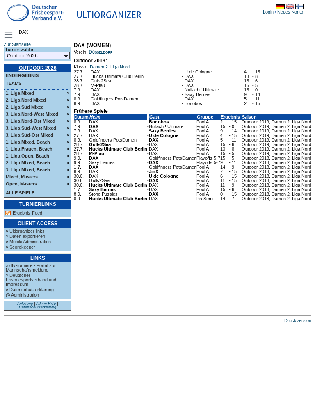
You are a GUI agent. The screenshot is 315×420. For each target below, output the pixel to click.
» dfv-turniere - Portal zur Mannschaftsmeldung (31, 267)
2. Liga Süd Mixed (25, 107)
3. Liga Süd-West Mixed (31, 128)
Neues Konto (290, 11)
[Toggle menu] (9, 35)
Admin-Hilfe (46, 303)
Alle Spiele (20, 192)
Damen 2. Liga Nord (110, 66)
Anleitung (25, 303)
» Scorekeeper (20, 246)
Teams (13, 83)
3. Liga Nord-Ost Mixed (30, 121)
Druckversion (297, 320)
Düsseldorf (100, 52)
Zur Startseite (17, 44)
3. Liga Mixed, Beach (28, 169)
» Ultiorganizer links (25, 230)
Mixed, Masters (22, 176)
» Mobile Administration (28, 241)
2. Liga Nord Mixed (26, 100)
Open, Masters (21, 183)
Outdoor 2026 (38, 68)
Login (268, 11)
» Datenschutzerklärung (30, 289)
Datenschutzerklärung (37, 307)
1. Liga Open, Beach (27, 155)
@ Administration (22, 294)
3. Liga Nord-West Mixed (32, 114)
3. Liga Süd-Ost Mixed (29, 134)
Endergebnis (22, 75)
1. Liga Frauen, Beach (29, 148)
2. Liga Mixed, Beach (28, 162)
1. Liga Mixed (20, 93)
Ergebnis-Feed (27, 213)
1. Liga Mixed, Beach (28, 141)
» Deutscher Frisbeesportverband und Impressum (31, 280)
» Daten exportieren (25, 236)
